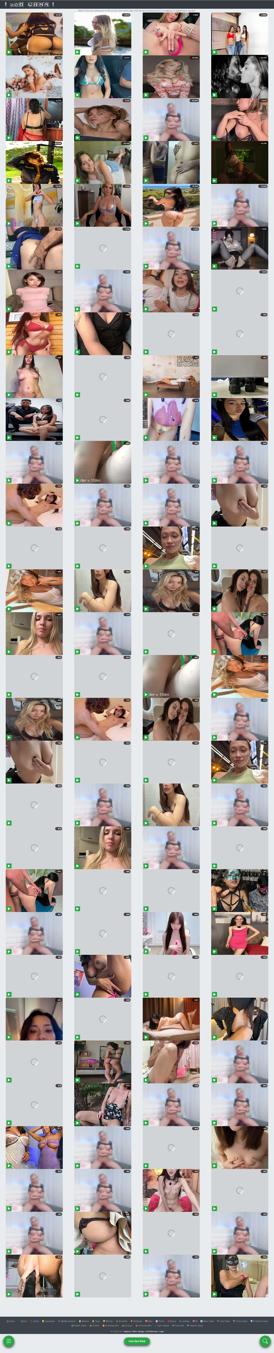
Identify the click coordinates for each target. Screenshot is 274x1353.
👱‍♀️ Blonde (108, 1321)
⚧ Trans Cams (240, 1321)
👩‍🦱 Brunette (121, 1321)
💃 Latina (34, 1321)
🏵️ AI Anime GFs (110, 1325)
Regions (127, 1331)
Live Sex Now (137, 1341)
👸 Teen (96, 1321)
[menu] (8, 1341)
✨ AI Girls (94, 1325)
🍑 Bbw (149, 1321)
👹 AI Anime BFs (143, 1325)
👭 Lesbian (184, 1321)
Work (134, 1331)
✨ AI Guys (127, 1325)
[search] (265, 1341)
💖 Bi (194, 1321)
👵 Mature (84, 1321)
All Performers (152, 1331)
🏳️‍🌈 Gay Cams (223, 1321)
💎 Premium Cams (259, 1321)
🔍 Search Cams (195, 1325)
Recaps (141, 1331)
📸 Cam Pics (178, 1325)
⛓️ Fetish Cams (78, 1325)
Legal (161, 1331)
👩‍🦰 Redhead (136, 1321)
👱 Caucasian (48, 1321)
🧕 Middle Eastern (67, 1321)
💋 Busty (171, 1321)
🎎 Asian (10, 1321)
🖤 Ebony (22, 1321)
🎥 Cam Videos (161, 1325)
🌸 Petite (159, 1321)
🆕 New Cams (207, 1321)
